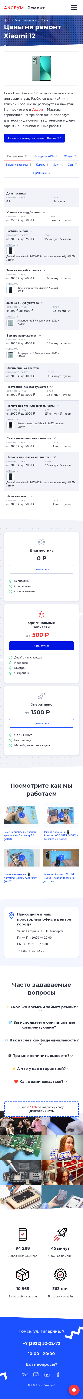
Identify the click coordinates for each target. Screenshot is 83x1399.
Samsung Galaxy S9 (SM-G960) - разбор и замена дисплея (59, 878)
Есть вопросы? (41, 1364)
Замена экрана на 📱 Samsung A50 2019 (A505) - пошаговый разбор (60, 835)
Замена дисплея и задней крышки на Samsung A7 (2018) (20, 835)
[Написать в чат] (74, 1390)
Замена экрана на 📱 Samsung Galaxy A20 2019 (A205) (20, 878)
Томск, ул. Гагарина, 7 (41, 1331)
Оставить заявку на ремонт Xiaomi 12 (34, 138)
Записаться (41, 569)
